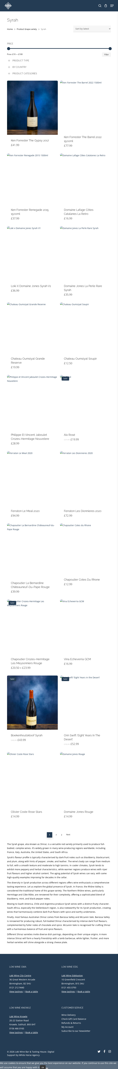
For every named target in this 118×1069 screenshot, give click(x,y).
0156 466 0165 (16, 1028)
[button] (112, 5)
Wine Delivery (68, 1014)
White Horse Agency (29, 1055)
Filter (106, 55)
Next (68, 835)
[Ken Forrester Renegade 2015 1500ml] (32, 178)
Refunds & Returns (71, 1022)
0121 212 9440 (16, 987)
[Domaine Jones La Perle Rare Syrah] (85, 253)
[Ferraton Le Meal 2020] (32, 478)
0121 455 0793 (68, 987)
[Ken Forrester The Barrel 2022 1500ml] (85, 106)
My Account (67, 1026)
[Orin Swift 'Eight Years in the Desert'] (85, 703)
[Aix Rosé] (85, 402)
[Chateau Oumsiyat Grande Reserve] (32, 327)
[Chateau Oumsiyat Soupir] (85, 327)
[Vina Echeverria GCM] (85, 626)
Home (10, 29)
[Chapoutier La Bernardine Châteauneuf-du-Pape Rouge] (32, 550)
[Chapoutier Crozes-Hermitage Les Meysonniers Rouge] (32, 626)
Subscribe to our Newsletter (75, 1030)
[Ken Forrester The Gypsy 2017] (32, 108)
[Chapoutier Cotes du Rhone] (85, 548)
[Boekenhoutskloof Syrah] (32, 703)
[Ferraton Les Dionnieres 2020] (85, 478)
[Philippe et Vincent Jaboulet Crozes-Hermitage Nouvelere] (32, 402)
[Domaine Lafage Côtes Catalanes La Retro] (85, 178)
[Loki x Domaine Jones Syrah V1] (32, 253)
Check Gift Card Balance (73, 1018)
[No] (47, 1068)
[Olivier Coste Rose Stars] (32, 779)
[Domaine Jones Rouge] (85, 779)
